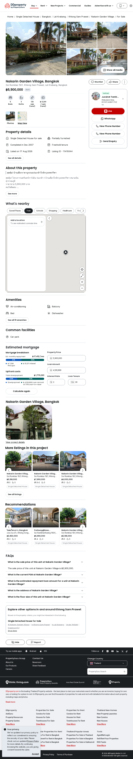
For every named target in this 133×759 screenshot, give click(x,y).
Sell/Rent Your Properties (107, 739)
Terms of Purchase (64, 755)
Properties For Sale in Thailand (79, 735)
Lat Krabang (60, 16)
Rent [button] (43, 5)
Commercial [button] (75, 5)
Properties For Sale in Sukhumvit (80, 742)
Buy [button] (33, 5)
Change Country (95, 658)
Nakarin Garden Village (102, 16)
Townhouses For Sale (45, 721)
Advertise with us (103, 5)
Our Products (11, 666)
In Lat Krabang (58, 625)
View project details (15, 442)
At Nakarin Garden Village (18, 625)
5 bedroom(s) (13, 628)
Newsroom (36, 662)
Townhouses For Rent (75, 721)
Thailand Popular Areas (77, 731)
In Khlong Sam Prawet (41, 625)
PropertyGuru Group (15, 658)
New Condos (102, 717)
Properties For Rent (75, 710)
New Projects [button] (57, 5)
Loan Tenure (74, 376)
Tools (99, 731)
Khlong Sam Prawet (78, 16)
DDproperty (11, 710)
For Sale (121, 16)
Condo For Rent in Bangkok (47, 735)
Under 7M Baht (72, 625)
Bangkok (46, 16)
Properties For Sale (45, 710)
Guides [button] (87, 5)
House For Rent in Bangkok (47, 742)
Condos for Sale (43, 714)
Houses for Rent (73, 717)
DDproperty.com (12, 691)
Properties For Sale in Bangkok (79, 739)
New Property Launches (107, 714)
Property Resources (14, 717)
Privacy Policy (33, 741)
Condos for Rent (73, 714)
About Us (9, 662)
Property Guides (13, 721)
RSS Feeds (101, 742)
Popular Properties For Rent (49, 731)
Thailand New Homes (107, 710)
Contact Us (37, 658)
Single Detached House (27, 16)
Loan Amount (53, 364)
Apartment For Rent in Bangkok (49, 739)
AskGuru (9, 714)
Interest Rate (53, 376)
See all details (14, 158)
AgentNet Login (103, 735)
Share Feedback (39, 666)
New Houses (102, 721)
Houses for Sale (43, 717)
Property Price (54, 352)
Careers (9, 669)
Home (10, 16)
